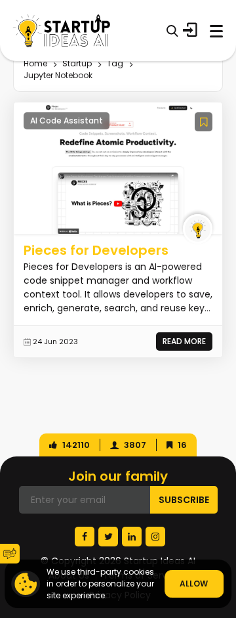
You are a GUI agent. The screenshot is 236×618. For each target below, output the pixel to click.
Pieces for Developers (96, 250)
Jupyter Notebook (58, 75)
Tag (115, 63)
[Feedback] (10, 553)
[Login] (190, 30)
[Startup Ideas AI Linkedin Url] (132, 536)
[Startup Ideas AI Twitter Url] (108, 536)
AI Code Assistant (66, 120)
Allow (194, 583)
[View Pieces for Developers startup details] (118, 167)
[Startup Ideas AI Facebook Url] (84, 536)
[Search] (172, 30)
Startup (77, 63)
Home (35, 63)
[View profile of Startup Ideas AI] (197, 229)
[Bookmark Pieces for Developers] (203, 121)
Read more (184, 341)
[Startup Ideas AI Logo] (226, 536)
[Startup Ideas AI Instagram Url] (155, 536)
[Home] (61, 30)
